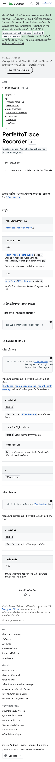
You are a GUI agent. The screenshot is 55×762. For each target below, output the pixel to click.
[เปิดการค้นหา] (32, 3)
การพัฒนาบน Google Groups (15, 693)
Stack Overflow (9, 729)
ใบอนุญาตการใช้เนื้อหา (11, 609)
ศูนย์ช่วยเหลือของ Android (13, 710)
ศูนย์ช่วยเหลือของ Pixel (12, 715)
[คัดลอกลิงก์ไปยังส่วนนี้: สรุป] (11, 210)
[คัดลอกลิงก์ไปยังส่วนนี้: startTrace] (19, 350)
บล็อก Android (9, 679)
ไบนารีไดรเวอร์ (8, 658)
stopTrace (11, 281)
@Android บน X (9, 670)
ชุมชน (23, 745)
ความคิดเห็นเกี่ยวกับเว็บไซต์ (32, 750)
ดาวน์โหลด (6, 644)
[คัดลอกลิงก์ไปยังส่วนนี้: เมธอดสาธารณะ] (28, 341)
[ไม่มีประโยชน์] (27, 88)
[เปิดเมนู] (5, 3)
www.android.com (11, 720)
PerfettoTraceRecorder (18, 227)
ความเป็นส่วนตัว (11, 750)
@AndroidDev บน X (11, 675)
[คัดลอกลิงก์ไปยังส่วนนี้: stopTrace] (19, 492)
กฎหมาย (32, 745)
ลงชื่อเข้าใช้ (46, 3)
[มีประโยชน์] (23, 88)
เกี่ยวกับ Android (10, 745)
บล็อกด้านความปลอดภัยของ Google (17, 684)
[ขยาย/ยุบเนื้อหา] (14, 95)
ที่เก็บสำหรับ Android (11, 634)
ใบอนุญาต (43, 745)
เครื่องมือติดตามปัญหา (11, 734)
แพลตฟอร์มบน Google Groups (16, 689)
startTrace (11, 254)
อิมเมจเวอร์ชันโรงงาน (11, 653)
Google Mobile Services (13, 725)
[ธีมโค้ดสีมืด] (51, 321)
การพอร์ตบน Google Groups (15, 698)
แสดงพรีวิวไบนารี (9, 648)
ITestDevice (13, 197)
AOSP (4, 82)
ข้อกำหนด (6, 639)
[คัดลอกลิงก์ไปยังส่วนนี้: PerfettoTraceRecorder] (37, 313)
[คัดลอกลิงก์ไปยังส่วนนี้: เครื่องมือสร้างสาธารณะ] (38, 304)
